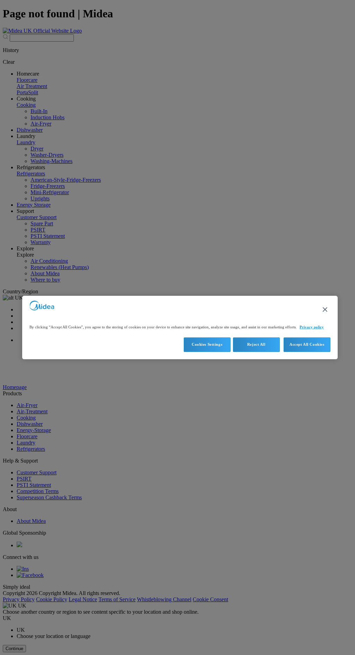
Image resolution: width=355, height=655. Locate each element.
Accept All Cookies (306, 344)
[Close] (325, 309)
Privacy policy (312, 327)
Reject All (256, 344)
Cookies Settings (207, 344)
